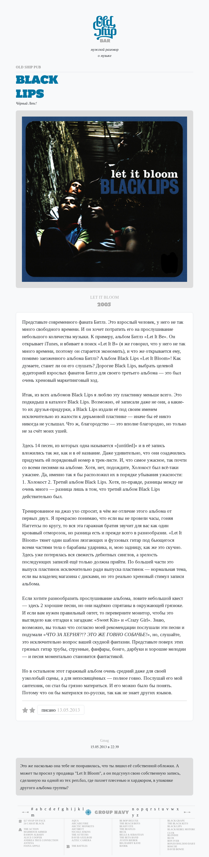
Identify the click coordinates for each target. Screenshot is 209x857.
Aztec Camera (81, 840)
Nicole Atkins (81, 832)
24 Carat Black (34, 823)
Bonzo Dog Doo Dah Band (184, 843)
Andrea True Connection (41, 840)
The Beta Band (129, 837)
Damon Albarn (34, 835)
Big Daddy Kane (130, 843)
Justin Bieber (129, 840)
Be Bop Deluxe (129, 821)
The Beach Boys (130, 823)
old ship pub (28, 67)
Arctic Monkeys (83, 826)
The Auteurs (80, 835)
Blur (170, 838)
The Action (31, 829)
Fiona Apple (32, 846)
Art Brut (78, 829)
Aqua (75, 821)
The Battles (79, 846)
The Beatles (127, 829)
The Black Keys (177, 823)
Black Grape (176, 821)
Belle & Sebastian (132, 835)
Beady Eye (126, 826)
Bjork (124, 846)
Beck (123, 832)
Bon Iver (173, 841)
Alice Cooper (33, 837)
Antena (29, 843)
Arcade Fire (80, 823)
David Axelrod (82, 837)
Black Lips (174, 826)
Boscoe (172, 846)
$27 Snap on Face (34, 821)
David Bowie (175, 849)
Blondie (172, 835)
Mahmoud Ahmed (35, 832)
